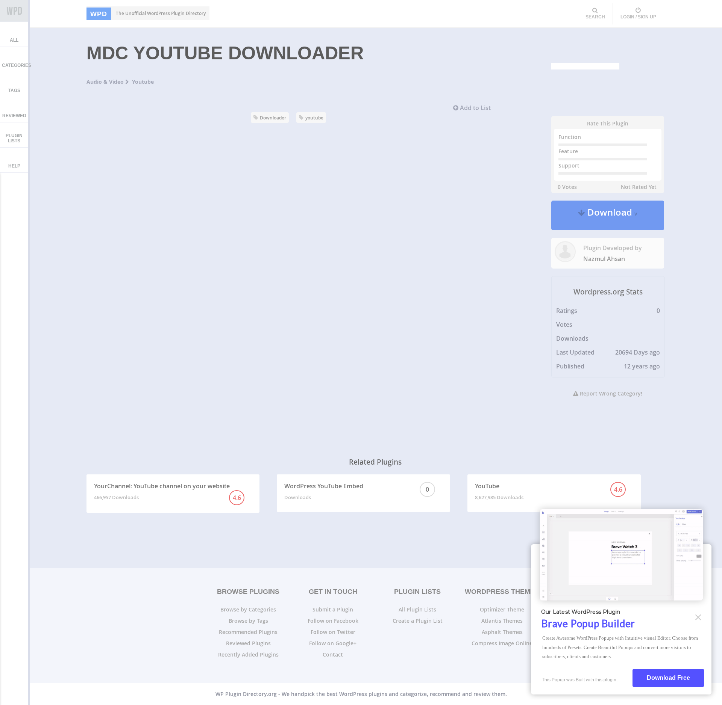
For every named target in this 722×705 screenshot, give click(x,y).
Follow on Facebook (333, 620)
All (14, 40)
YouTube (548, 491)
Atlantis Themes (502, 620)
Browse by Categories (248, 609)
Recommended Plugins (248, 632)
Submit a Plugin (332, 609)
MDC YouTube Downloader (225, 53)
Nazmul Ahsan (604, 259)
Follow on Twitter (333, 632)
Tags (14, 90)
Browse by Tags (248, 620)
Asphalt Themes (502, 632)
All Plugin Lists (417, 609)
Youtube (143, 81)
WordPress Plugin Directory (14, 11)
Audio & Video (105, 81)
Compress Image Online (502, 643)
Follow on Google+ (332, 643)
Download (611, 215)
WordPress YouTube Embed (356, 491)
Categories (16, 65)
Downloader (273, 118)
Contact (333, 654)
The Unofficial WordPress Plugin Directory (148, 13)
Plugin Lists (14, 138)
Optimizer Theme (502, 609)
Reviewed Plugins (248, 643)
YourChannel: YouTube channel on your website (167, 492)
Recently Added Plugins (248, 654)
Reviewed (14, 115)
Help (14, 166)
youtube (314, 118)
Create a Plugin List (418, 620)
